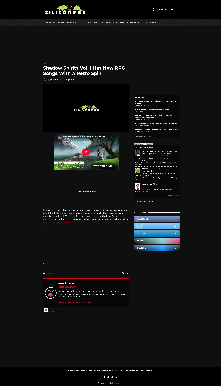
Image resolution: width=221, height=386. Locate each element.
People (136, 144)
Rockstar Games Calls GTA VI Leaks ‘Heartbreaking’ (156, 123)
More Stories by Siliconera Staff (76, 302)
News (45, 63)
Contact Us (118, 370)
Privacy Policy (146, 370)
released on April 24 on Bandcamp (60, 222)
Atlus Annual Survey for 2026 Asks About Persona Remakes (154, 162)
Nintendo (70, 22)
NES (128, 273)
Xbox (95, 22)
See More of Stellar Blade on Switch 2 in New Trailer (156, 129)
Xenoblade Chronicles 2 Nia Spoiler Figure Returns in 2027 (154, 178)
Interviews (131, 22)
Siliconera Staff (57, 80)
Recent (142, 144)
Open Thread (80, 370)
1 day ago (145, 191)
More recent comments (143, 201)
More (152, 22)
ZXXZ (144, 169)
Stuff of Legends (149, 151)
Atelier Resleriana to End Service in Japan (152, 109)
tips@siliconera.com (115, 383)
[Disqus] (86, 336)
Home (48, 22)
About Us (106, 370)
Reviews (120, 22)
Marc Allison (147, 184)
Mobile (109, 22)
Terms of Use (131, 370)
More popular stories (143, 136)
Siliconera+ (58, 22)
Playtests (142, 22)
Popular (149, 144)
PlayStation (83, 22)
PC (103, 22)
